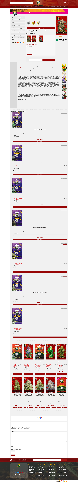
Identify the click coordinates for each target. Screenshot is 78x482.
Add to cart (30, 54)
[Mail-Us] (15, 474)
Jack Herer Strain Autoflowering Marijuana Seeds (39, 227)
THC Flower (65, 6)
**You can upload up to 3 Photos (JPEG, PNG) (17, 449)
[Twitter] (18, 472)
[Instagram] (20, 472)
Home (12, 6)
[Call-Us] (19, 474)
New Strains (53, 6)
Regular (41, 6)
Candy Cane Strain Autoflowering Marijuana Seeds (39, 162)
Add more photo (14, 452)
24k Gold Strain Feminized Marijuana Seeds (34, 43)
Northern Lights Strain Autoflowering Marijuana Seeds (40, 292)
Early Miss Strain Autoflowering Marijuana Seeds (39, 194)
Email (12, 446)
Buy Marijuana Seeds (18, 6)
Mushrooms (59, 6)
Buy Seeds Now (39, 141)
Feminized (36, 6)
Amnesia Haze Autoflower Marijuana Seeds (40, 129)
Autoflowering (26, 6)
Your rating (13, 430)
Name (12, 443)
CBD (31, 6)
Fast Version (47, 6)
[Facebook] (15, 472)
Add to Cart (41, 28)
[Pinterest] (22, 472)
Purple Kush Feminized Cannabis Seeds (40, 43)
